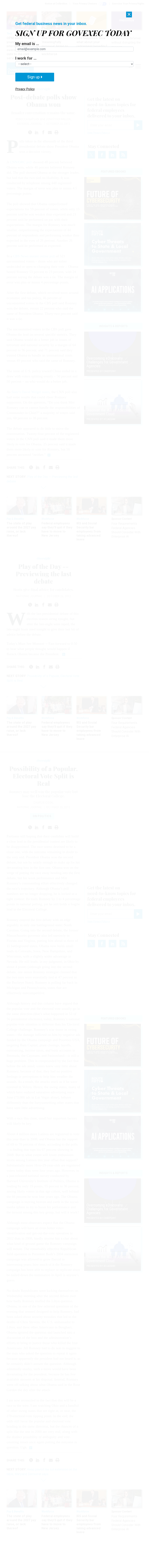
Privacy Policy (25, 89)
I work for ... (25, 58)
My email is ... (27, 44)
